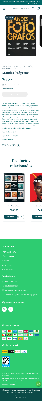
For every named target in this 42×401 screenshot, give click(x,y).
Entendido (21, 397)
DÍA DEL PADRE (7, 265)
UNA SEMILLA (7, 261)
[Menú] (4, 9)
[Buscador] (33, 9)
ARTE (18, 66)
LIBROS (10, 66)
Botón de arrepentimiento (14, 381)
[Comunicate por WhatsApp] (38, 383)
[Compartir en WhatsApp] (4, 145)
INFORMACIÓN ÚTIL (9, 252)
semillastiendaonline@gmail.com (16, 290)
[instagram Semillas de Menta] (4, 309)
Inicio (3, 66)
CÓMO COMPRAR (8, 256)
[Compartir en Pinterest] (18, 146)
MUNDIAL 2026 (7, 270)
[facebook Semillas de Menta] (10, 309)
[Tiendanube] (9, 385)
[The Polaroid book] (21, 217)
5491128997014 (11, 282)
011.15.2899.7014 (11, 286)
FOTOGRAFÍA (27, 66)
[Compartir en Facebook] (9, 146)
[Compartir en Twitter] (14, 146)
